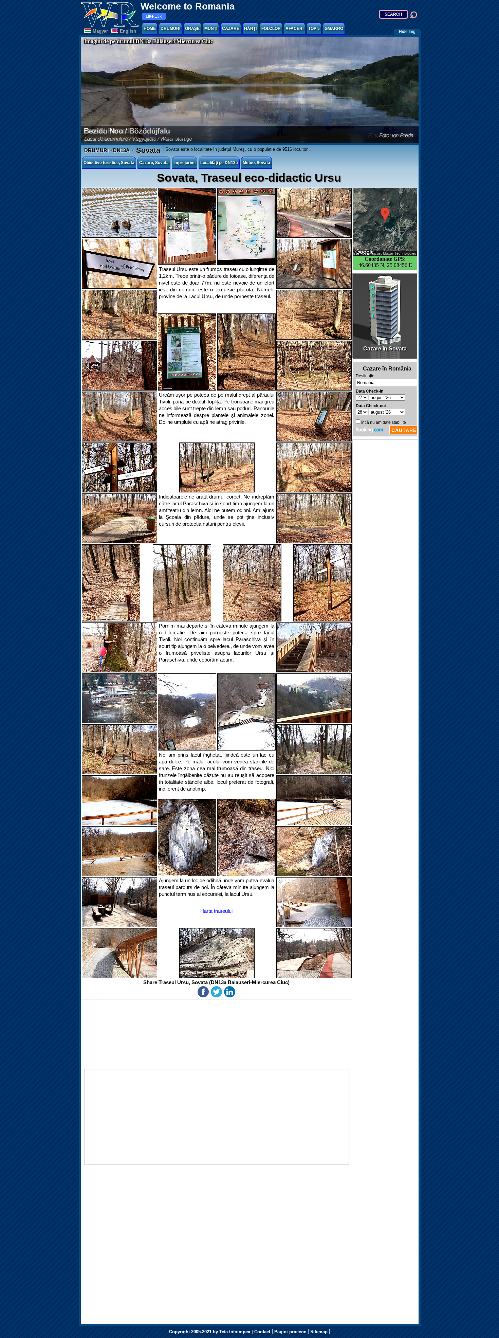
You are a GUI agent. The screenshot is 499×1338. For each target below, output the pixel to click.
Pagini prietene (290, 1331)
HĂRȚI (250, 28)
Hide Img (407, 31)
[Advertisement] (385, 542)
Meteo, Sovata (256, 162)
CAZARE (230, 28)
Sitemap (319, 1331)
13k (154, 16)
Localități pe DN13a (219, 162)
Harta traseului (216, 911)
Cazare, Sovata (154, 162)
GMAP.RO (334, 28)
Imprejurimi (184, 162)
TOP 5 (314, 28)
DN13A (121, 150)
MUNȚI (210, 28)
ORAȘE (192, 28)
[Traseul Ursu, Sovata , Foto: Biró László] (119, 213)
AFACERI (294, 28)
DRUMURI (170, 28)
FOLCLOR (271, 28)
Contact (262, 1331)
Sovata (147, 150)
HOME (150, 28)
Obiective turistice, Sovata (109, 162)
